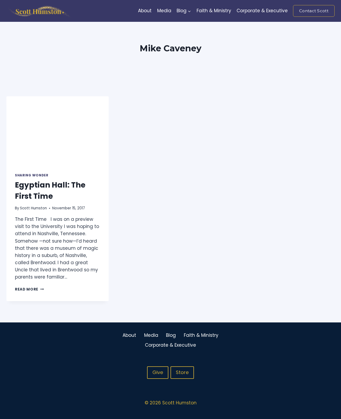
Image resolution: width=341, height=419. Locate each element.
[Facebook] (309, 340)
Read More (29, 289)
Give (157, 372)
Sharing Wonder (31, 175)
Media (164, 10)
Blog (171, 335)
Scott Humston (33, 208)
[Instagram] (319, 340)
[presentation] (57, 130)
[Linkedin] (330, 340)
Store (182, 372)
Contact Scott (313, 10)
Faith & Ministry (214, 10)
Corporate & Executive (262, 10)
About (145, 10)
